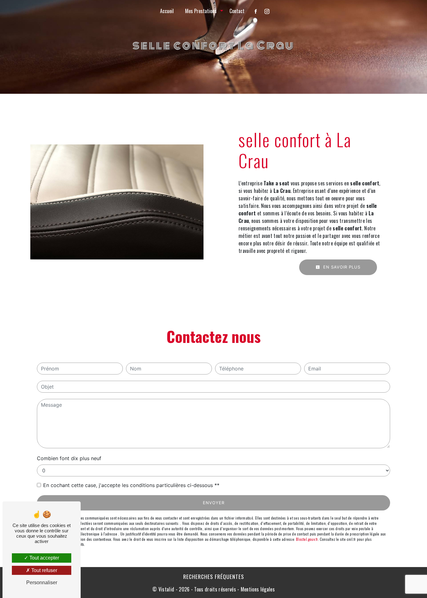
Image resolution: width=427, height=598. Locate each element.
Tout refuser (43, 570)
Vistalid (166, 589)
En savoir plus (341, 266)
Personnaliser (41, 582)
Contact (236, 11)
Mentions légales (257, 589)
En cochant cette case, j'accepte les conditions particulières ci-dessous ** (131, 485)
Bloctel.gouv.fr (307, 539)
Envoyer (213, 502)
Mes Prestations (201, 11)
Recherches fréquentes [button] (213, 576)
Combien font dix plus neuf (69, 458)
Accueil (167, 11)
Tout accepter (43, 557)
